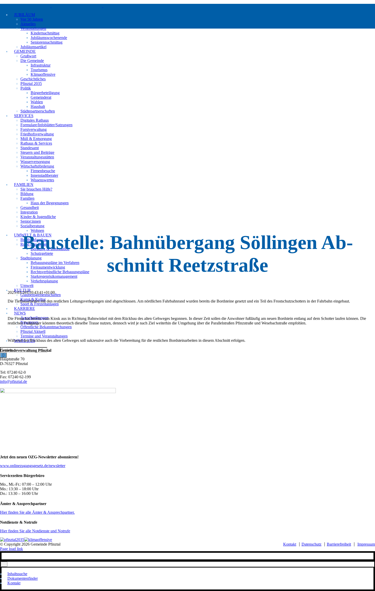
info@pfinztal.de (13, 381)
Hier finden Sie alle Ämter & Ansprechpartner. (37, 512)
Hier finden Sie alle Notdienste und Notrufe (35, 531)
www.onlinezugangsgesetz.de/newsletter (32, 465)
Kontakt (289, 544)
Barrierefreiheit (339, 544)
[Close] (4, 564)
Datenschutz (311, 544)
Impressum (366, 544)
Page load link (11, 549)
